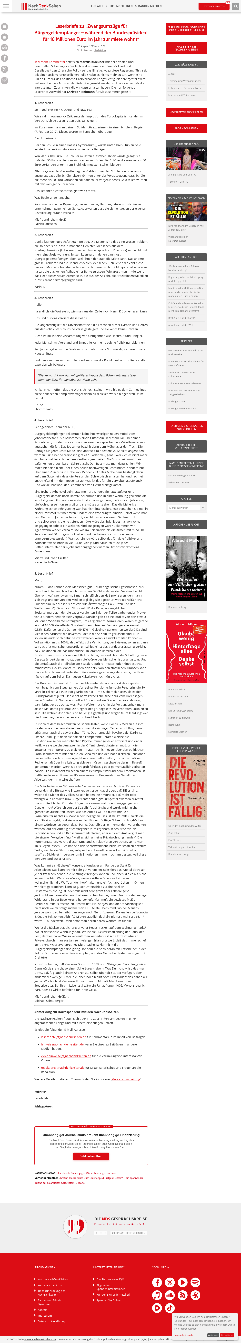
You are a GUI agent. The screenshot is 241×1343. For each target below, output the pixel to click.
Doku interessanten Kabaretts (184, 383)
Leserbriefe (41, 1098)
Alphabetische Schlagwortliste (186, 446)
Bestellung (174, 724)
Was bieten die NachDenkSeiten (186, 48)
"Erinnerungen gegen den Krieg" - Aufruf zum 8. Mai (186, 29)
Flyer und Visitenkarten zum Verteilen (186, 427)
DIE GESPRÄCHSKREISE (120, 1218)
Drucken (4, 37)
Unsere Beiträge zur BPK (181, 475)
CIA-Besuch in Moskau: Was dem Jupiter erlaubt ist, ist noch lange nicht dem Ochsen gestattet (186, 306)
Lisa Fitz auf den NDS (186, 144)
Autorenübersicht (186, 524)
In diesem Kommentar (49, 62)
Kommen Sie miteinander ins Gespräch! (119, 1224)
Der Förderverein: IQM (110, 1279)
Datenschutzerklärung (51, 1321)
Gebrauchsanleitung (126, 1079)
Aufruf (171, 73)
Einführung (174, 840)
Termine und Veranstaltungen (184, 81)
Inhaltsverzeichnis (178, 696)
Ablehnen (213, 1335)
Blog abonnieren (186, 128)
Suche (235, 6)
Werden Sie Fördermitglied (113, 1294)
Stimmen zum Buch (179, 717)
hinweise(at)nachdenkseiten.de (62, 1044)
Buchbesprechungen (179, 854)
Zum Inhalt (174, 833)
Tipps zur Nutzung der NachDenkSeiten (51, 1292)
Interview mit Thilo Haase (182, 95)
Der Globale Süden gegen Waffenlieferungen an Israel (86, 1173)
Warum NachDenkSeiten (53, 1279)
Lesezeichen (175, 703)
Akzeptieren (227, 1335)
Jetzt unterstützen (216, 5)
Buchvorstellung (177, 607)
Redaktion (100, 50)
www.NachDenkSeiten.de (40, 1339)
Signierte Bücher (177, 731)
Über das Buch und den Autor (184, 825)
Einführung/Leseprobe (180, 710)
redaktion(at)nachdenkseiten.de (62, 1068)
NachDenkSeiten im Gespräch (186, 198)
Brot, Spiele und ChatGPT (182, 318)
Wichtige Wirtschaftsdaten (182, 408)
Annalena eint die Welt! (181, 325)
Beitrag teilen (4, 26)
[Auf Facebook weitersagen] (4, 61)
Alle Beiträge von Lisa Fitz (182, 174)
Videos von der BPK (179, 482)
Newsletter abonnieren (186, 112)
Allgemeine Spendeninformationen (111, 1287)
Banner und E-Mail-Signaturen (49, 1302)
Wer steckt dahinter (50, 1285)
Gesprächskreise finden (128, 1233)
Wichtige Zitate (176, 401)
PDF (4, 47)
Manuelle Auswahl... (184, 1335)
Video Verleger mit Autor (181, 847)
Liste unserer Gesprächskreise (185, 88)
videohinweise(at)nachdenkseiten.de (66, 1056)
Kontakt (42, 1310)
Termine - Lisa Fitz (178, 181)
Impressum (45, 1315)
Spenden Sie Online (108, 1300)
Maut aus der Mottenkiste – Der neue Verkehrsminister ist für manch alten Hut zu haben (185, 292)
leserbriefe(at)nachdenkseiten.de (63, 1037)
